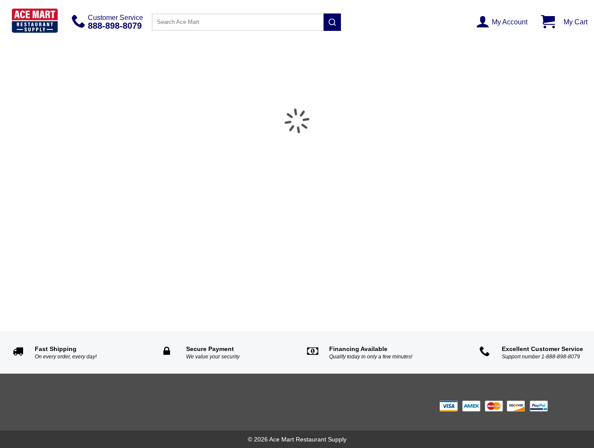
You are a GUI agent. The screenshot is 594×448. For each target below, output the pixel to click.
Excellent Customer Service (542, 348)
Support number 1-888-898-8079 (541, 357)
